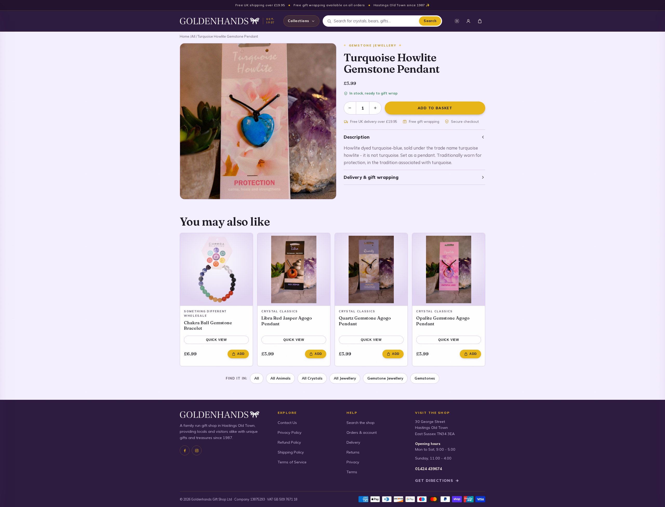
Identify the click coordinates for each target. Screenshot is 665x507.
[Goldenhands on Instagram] (197, 450)
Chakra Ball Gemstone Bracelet (208, 325)
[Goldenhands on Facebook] (185, 450)
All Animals (280, 378)
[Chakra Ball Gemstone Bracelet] (216, 269)
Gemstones (425, 378)
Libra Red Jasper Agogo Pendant (286, 320)
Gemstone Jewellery (385, 378)
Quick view (216, 339)
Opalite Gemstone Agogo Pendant (442, 320)
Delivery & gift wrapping (371, 177)
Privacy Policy (290, 432)
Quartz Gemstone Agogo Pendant (365, 320)
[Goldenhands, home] (219, 21)
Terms (352, 472)
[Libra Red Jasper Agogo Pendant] (293, 269)
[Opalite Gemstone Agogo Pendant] (448, 269)
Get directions (437, 480)
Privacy (353, 462)
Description (357, 137)
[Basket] (479, 21)
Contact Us (287, 422)
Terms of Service (292, 462)
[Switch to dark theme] (456, 21)
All (193, 36)
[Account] (468, 21)
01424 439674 (428, 468)
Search (430, 21)
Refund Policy (289, 442)
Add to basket (435, 108)
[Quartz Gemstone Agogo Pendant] (371, 269)
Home (184, 36)
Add (241, 353)
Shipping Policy (291, 452)
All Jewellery (345, 378)
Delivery (353, 442)
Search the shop (361, 422)
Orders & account (362, 432)
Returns (353, 452)
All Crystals (312, 378)
